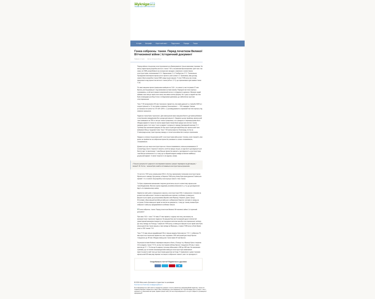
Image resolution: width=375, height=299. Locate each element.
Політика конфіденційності (152, 285)
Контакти (137, 285)
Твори (195, 43)
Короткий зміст (161, 43)
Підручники (175, 43)
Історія (138, 43)
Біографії (148, 43)
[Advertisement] (187, 26)
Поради (186, 43)
